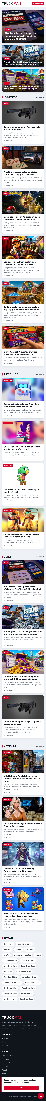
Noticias (5, 1045)
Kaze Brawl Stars (10, 993)
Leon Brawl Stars (10, 966)
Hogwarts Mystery (24, 944)
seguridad (30, 949)
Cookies (5, 1066)
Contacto (5, 1059)
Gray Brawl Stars (26, 999)
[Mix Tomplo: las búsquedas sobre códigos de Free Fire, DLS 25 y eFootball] (23, 26)
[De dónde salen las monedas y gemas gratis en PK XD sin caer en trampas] (23, 80)
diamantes (8, 971)
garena (38, 955)
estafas (6, 955)
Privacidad (6, 1063)
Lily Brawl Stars (10, 999)
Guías (4, 1042)
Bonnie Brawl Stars (32, 982)
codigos (18, 949)
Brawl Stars (8, 944)
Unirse (21, 1088)
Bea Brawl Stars (27, 993)
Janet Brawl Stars (10, 977)
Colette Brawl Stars (23, 971)
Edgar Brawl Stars (28, 966)
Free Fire (7, 949)
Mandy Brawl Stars (29, 977)
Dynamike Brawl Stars (12, 982)
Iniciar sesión (38, 3)
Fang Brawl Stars (28, 988)
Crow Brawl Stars (10, 960)
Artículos (5, 1038)
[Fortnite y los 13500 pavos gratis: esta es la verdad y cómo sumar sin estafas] (23, 56)
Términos (5, 1073)
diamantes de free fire (22, 955)
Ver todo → (40, 97)
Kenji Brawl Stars (28, 960)
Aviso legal (6, 1070)
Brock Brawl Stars (10, 988)
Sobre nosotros (7, 1056)
